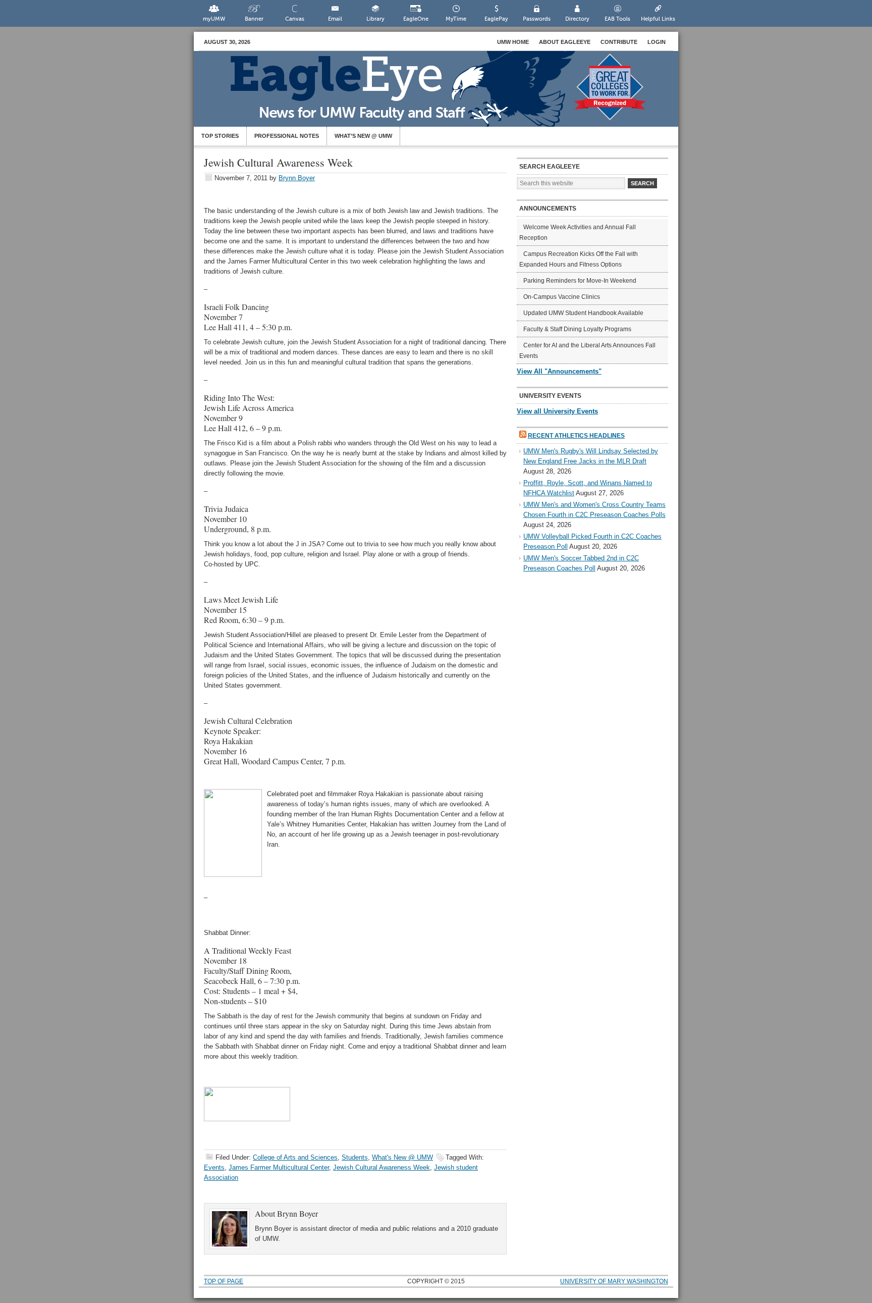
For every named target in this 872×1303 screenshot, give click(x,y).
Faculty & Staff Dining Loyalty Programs (577, 329)
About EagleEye (564, 42)
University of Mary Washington (614, 1281)
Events (214, 1167)
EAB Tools (617, 19)
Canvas (294, 19)
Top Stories (220, 136)
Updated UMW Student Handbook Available (583, 313)
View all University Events (557, 411)
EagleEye (446, 94)
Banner (254, 19)
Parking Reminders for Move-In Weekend (579, 280)
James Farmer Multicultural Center (279, 1167)
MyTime (456, 19)
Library (375, 19)
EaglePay (496, 19)
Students (355, 1157)
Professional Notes (286, 136)
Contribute (619, 42)
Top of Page (223, 1281)
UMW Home (513, 42)
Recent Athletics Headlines (576, 435)
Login (656, 42)
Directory (577, 19)
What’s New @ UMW (363, 136)
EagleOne (415, 19)
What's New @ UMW (402, 1157)
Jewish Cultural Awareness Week (381, 1167)
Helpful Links (658, 19)
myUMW (214, 19)
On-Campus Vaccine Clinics (561, 296)
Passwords (537, 19)
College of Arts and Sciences (295, 1157)
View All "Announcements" (559, 371)
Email (335, 19)
